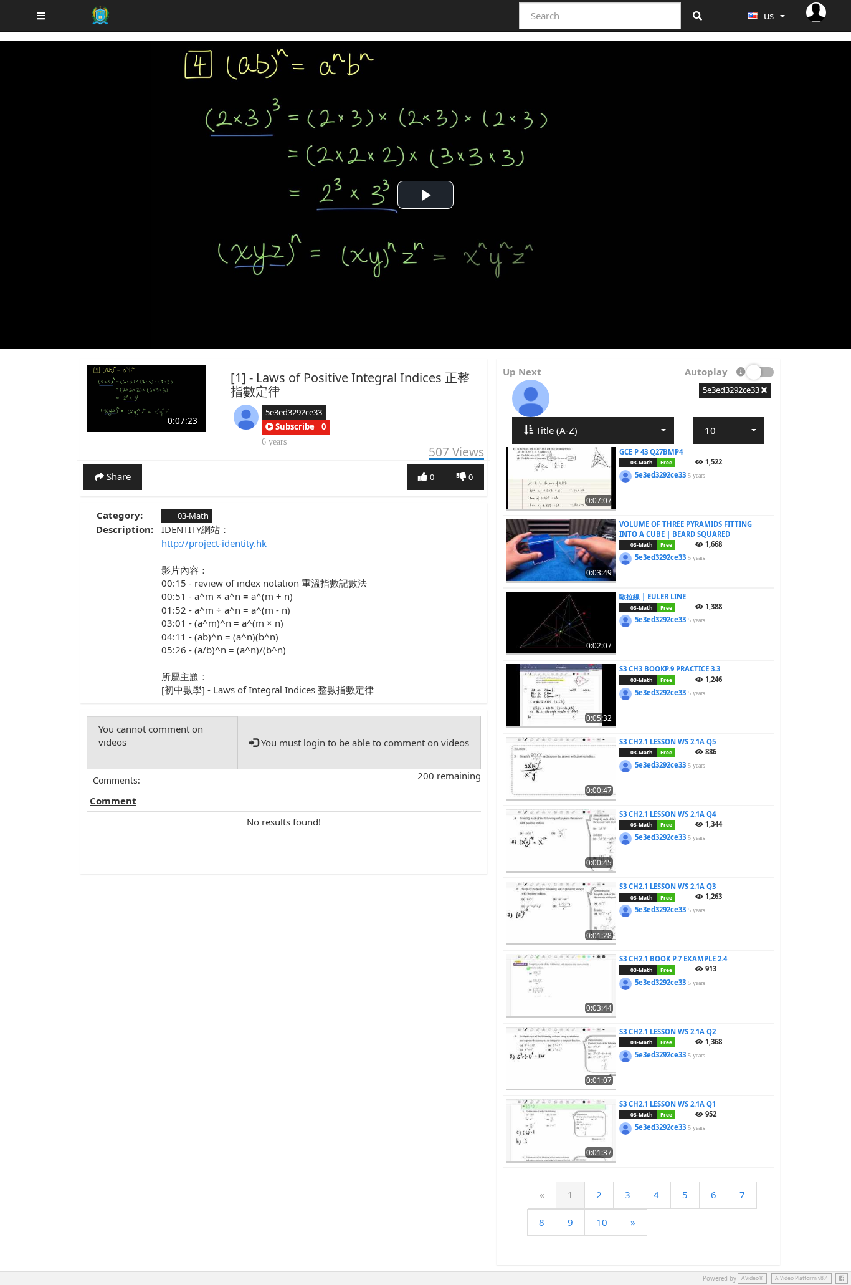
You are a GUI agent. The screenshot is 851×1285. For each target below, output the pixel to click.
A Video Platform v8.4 (801, 1278)
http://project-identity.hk (214, 543)
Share (117, 476)
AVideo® (752, 1278)
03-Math (192, 515)
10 (601, 1222)
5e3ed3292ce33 (293, 412)
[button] (290, 427)
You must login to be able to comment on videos (364, 742)
